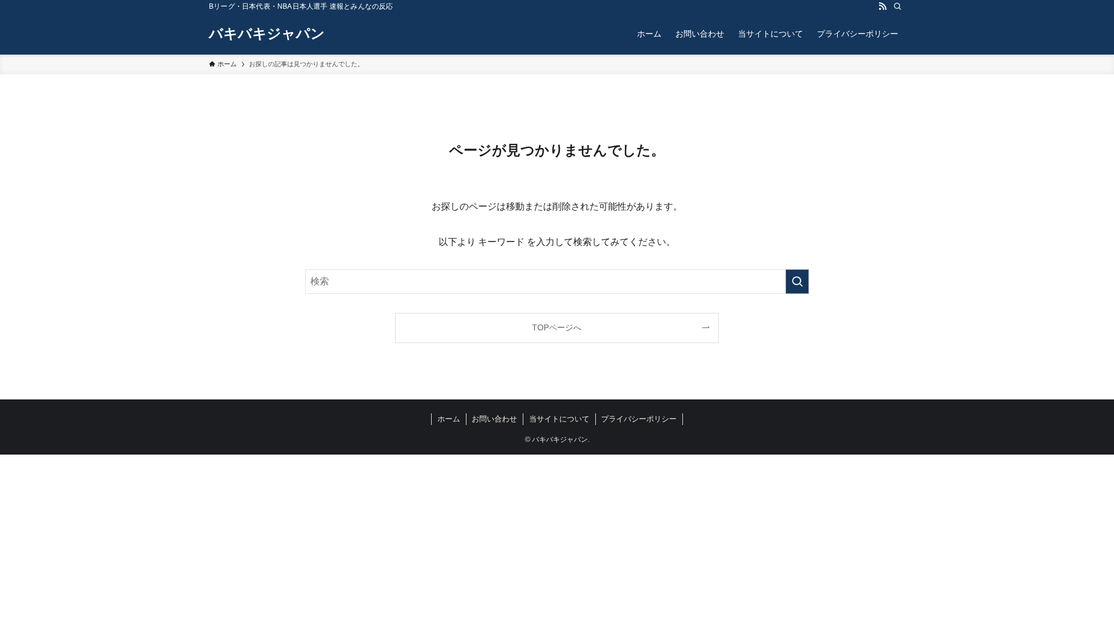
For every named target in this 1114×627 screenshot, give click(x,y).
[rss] (882, 6)
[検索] (897, 6)
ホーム (448, 419)
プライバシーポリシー (639, 419)
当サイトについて (559, 419)
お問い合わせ (494, 419)
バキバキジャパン (267, 34)
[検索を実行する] (797, 281)
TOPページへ (556, 327)
